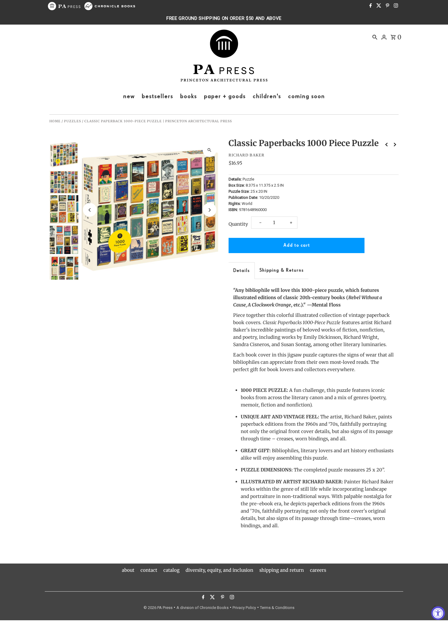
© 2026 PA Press (158, 607)
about (128, 570)
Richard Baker (247, 155)
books (188, 96)
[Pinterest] (386, 6)
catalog (171, 570)
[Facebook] (370, 6)
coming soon (306, 96)
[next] (395, 144)
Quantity (238, 224)
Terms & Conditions (277, 607)
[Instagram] (395, 6)
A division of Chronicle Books (202, 607)
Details (241, 270)
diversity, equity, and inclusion (219, 570)
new (129, 96)
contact (148, 570)
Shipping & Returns (281, 270)
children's (267, 96)
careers (318, 570)
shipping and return (281, 570)
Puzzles (72, 121)
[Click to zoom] (209, 150)
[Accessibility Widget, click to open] (438, 613)
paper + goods (225, 96)
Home (55, 121)
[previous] (386, 144)
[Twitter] (378, 6)
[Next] (209, 210)
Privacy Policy (244, 607)
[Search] (375, 37)
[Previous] (90, 210)
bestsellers (157, 96)
